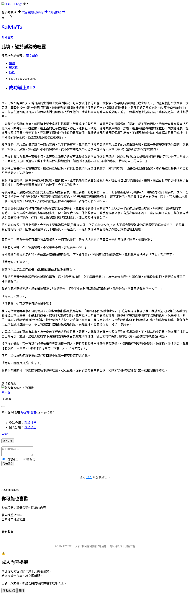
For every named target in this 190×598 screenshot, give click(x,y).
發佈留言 (8, 463)
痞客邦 (25, 412)
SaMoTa (12, 27)
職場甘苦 (30, 422)
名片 (12, 72)
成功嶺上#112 (22, 87)
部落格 (13, 67)
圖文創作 (32, 55)
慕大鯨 (5, 392)
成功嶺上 (30, 427)
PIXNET (67, 546)
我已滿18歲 (9, 590)
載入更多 (8, 441)
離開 (21, 590)
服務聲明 (130, 546)
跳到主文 (7, 37)
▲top (4, 433)
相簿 (12, 63)
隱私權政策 (116, 546)
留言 (33, 412)
